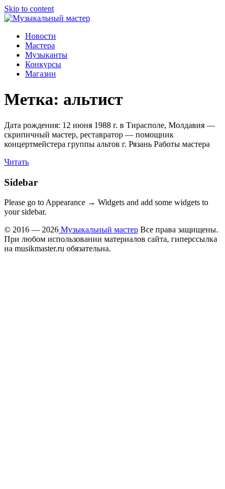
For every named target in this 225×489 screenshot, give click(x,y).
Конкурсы (43, 64)
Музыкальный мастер (98, 229)
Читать (16, 161)
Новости (40, 35)
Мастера (40, 45)
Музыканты (46, 54)
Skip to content (29, 8)
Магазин (40, 73)
